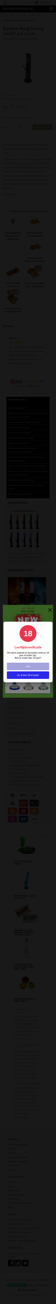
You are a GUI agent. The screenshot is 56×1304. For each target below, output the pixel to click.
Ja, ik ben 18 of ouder (28, 675)
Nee (28, 666)
